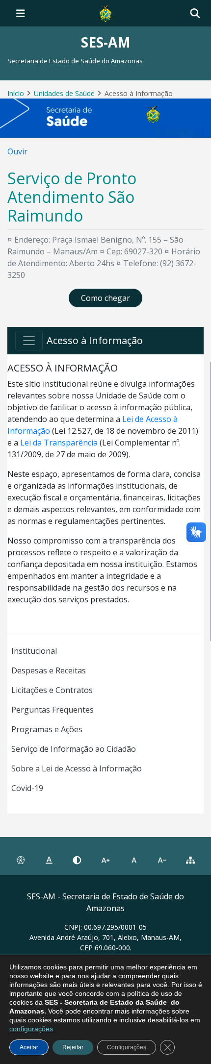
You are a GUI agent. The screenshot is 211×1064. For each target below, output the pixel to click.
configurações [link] (31, 1029)
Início (15, 93)
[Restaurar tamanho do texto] (134, 860)
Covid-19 (27, 788)
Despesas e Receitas (48, 670)
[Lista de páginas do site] (190, 860)
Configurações (126, 1047)
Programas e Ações (46, 729)
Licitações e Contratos (52, 690)
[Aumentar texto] (105, 860)
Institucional (34, 650)
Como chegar (105, 298)
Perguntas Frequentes (52, 709)
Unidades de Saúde (64, 93)
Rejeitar (72, 1047)
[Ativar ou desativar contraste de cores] (77, 860)
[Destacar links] (49, 860)
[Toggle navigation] (20, 13)
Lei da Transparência (59, 442)
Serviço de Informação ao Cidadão (73, 748)
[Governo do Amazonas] (105, 12)
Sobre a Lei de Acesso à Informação (76, 768)
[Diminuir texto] (162, 860)
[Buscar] (195, 13)
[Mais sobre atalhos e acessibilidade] (20, 860)
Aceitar (29, 1047)
